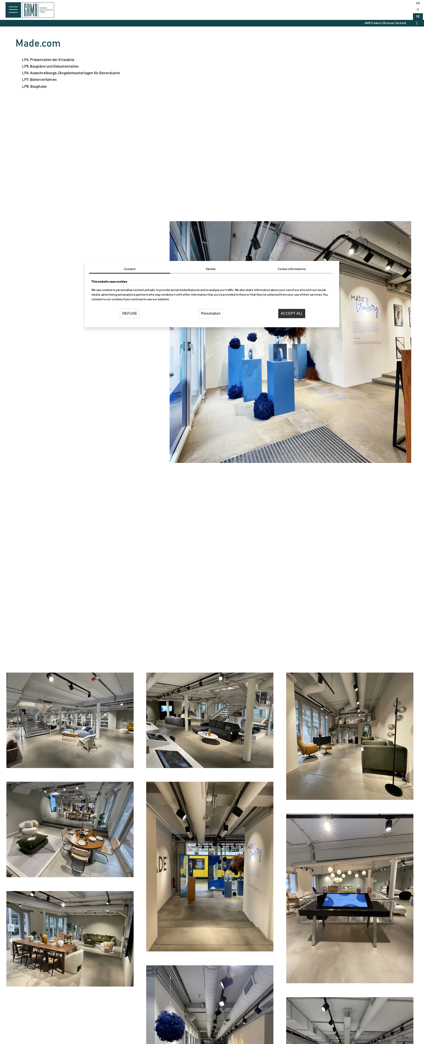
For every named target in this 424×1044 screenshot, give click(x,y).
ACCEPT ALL (292, 313)
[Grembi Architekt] (38, 16)
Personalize (210, 313)
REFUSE (129, 313)
